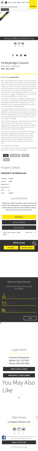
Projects (29, 2)
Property (11, 248)
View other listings (19, 369)
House (6, 160)
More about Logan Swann (19, 375)
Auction (25, 155)
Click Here (5, 9)
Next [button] (37, 417)
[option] (19, 415)
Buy (9, 2)
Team (14, 2)
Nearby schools (27, 248)
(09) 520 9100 (22, 363)
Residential (15, 155)
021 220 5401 (22, 360)
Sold (23, 2)
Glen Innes (19, 417)
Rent (19, 2)
